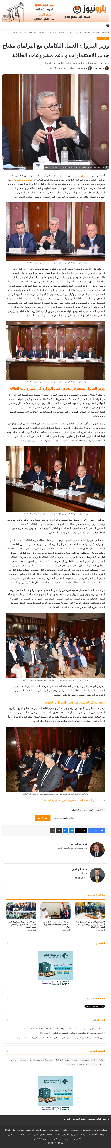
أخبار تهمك (20, 1130)
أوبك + (101, 1060)
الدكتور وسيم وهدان (88, 1060)
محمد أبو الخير (82, 68)
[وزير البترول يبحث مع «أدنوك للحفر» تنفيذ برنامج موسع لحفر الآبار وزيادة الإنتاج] (55, 910)
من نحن (106, 1119)
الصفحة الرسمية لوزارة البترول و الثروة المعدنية (68, 800)
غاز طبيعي (65, 1130)
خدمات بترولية (76, 1130)
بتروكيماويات (88, 1130)
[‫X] (82, 877)
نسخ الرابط (42, 818)
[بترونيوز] (55, 11)
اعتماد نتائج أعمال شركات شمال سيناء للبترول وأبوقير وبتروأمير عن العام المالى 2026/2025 (90, 924)
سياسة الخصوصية (79, 1119)
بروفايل (83, 1134)
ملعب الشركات (9, 1130)
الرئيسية (104, 32)
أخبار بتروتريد (76, 1139)
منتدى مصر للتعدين (25, 1134)
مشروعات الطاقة (23, 179)
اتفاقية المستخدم (94, 1119)
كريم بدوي (86, 175)
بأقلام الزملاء (92, 1134)
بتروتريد (24, 1060)
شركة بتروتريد (98, 1064)
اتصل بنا (67, 1119)
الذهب (76, 1060)
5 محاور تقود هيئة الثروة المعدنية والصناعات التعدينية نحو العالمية (78, 1033)
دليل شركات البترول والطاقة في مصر (44, 1139)
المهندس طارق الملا (63, 1060)
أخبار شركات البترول (61, 1134)
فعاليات (49, 1134)
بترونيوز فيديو (64, 1139)
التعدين (97, 1130)
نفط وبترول (74, 1134)
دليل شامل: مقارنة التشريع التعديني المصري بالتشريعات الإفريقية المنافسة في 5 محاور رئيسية (66, 1038)
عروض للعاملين (41, 1130)
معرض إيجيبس (39, 1134)
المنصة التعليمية (54, 1130)
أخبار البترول (94, 32)
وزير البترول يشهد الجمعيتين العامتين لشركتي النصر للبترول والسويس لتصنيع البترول (22, 924)
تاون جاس (14, 1060)
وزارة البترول (84, 32)
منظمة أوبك (71, 1064)
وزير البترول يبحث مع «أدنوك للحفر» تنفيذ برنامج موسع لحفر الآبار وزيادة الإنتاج (56, 924)
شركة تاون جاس (84, 1064)
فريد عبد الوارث (99, 68)
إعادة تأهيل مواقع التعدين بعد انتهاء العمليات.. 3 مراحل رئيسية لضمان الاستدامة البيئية (69, 1028)
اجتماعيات (30, 1130)
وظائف (101, 1134)
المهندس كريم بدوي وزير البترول (87, 810)
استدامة (104, 1130)
